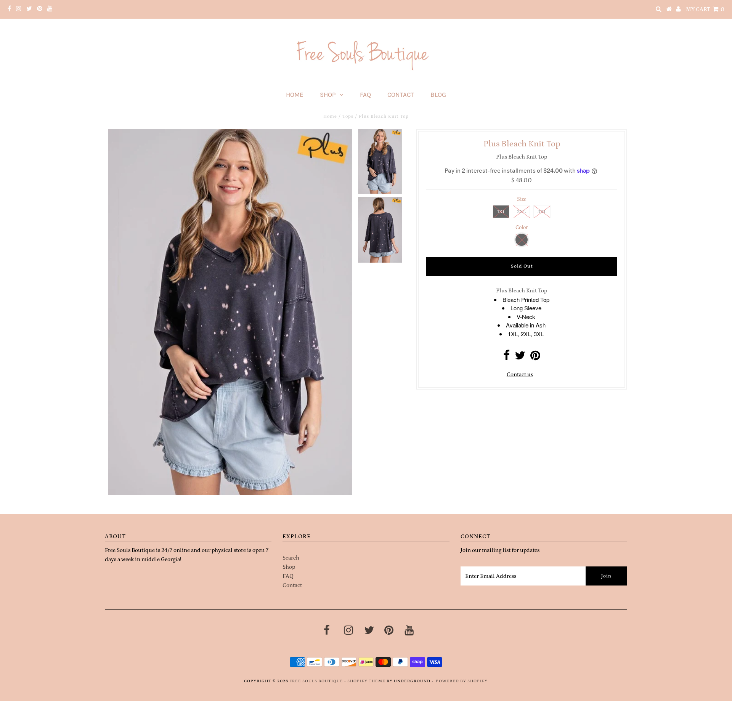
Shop (328, 94)
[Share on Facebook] (506, 358)
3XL (542, 212)
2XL (521, 212)
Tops (347, 116)
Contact (400, 94)
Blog (438, 94)
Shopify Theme (366, 681)
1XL (501, 212)
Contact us (520, 374)
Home (294, 94)
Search (291, 558)
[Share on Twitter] (520, 358)
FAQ (365, 94)
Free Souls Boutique (316, 681)
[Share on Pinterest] (535, 358)
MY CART (705, 9)
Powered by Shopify (462, 681)
